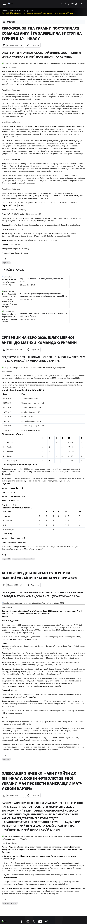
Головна (5, 11)
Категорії (11, 22)
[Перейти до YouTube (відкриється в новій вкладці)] (40, 921)
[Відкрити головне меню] (4, 3)
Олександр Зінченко (9, 903)
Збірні (20, 11)
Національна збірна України (23, 559)
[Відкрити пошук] (62, 4)
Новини (13, 11)
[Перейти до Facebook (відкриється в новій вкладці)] (21, 921)
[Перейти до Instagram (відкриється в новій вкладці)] (28, 921)
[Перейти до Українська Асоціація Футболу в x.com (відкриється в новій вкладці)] (34, 921)
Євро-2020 (29, 11)
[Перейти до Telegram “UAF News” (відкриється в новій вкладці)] (46, 921)
